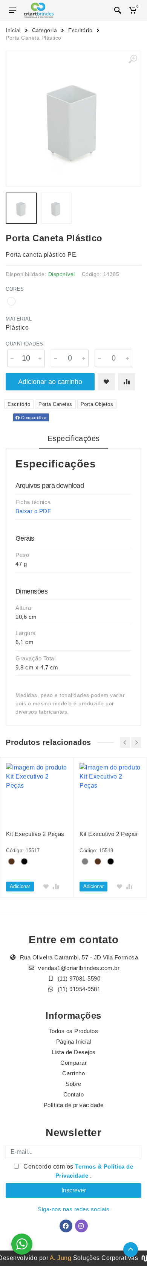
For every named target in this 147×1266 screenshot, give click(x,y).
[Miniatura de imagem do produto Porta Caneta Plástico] (21, 208)
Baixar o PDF (33, 511)
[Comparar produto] (126, 381)
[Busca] (117, 10)
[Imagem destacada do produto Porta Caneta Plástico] (73, 118)
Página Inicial (73, 1041)
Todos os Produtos (73, 1031)
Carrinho (73, 1073)
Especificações (73, 438)
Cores (15, 289)
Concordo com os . (77, 1171)
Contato (73, 1094)
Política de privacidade (74, 1105)
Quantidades (24, 344)
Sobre (73, 1084)
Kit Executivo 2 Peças (35, 834)
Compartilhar (33, 417)
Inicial (13, 30)
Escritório (80, 30)
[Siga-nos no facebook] (66, 1226)
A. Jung (61, 1258)
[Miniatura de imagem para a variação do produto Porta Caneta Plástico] (56, 208)
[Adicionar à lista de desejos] (106, 381)
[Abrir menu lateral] (12, 10)
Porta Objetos (97, 404)
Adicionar (20, 886)
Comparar (73, 1062)
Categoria (44, 30)
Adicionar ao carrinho (50, 382)
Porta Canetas (55, 404)
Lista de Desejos (74, 1052)
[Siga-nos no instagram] (81, 1226)
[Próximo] (136, 742)
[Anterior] (125, 742)
